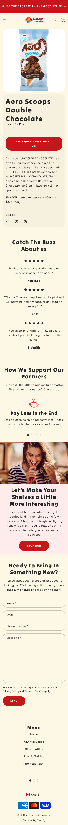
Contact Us (51, 389)
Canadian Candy (34, 763)
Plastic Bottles (34, 756)
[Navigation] (4, 19)
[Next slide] (65, 6)
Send (14, 701)
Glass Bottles (34, 749)
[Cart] (63, 19)
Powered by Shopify (34, 820)
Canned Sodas (34, 741)
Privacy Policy (11, 691)
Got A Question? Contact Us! (34, 143)
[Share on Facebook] (7, 222)
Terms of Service (33, 691)
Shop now (34, 545)
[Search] (54, 19)
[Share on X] (16, 222)
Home (34, 734)
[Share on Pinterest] (26, 222)
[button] (28, 435)
